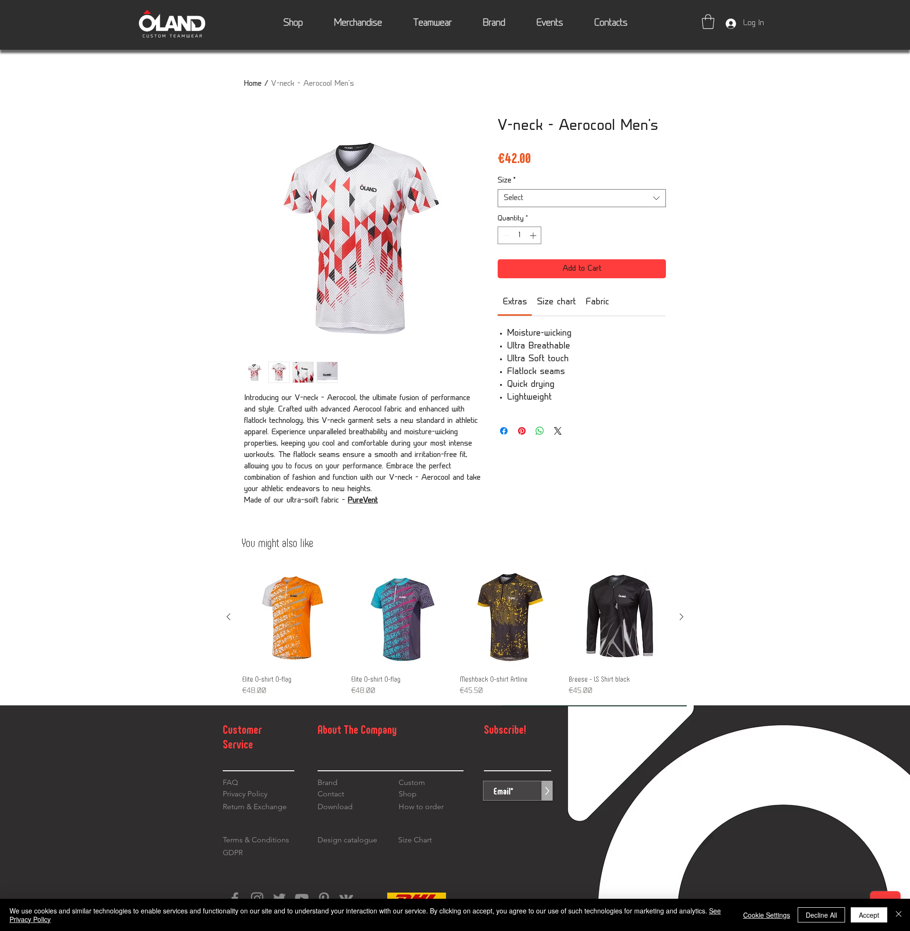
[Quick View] (292, 617)
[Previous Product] (228, 616)
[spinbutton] (519, 235)
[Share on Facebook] (504, 431)
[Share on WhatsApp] (540, 431)
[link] (515, 302)
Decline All (821, 915)
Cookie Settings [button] (766, 915)
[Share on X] (558, 431)
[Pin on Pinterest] (522, 431)
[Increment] (534, 235)
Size (507, 180)
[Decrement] (505, 235)
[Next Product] (681, 616)
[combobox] (582, 198)
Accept (869, 915)
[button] (708, 21)
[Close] (898, 914)
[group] (455, 632)
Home (253, 84)
